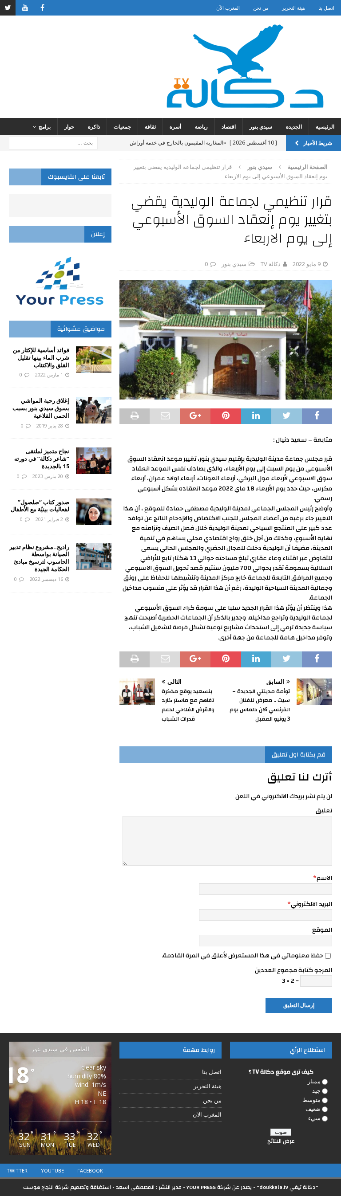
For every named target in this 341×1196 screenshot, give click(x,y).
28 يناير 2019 (49, 425)
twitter (17, 1170)
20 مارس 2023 (47, 476)
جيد (316, 1090)
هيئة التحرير (293, 7)
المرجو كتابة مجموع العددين (293, 970)
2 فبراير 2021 (49, 519)
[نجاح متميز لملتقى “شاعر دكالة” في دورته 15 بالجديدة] (93, 460)
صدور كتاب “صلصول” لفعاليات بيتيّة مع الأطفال (40, 506)
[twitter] (8, 8)
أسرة (175, 126)
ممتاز (314, 1081)
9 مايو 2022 (307, 264)
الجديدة (294, 126)
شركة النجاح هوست (46, 1187)
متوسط (311, 1100)
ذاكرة (94, 126)
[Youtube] (25, 8)
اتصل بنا (326, 7)
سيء (314, 1118)
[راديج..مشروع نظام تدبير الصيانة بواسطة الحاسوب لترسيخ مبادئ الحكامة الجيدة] (93, 556)
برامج (45, 126)
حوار (69, 126)
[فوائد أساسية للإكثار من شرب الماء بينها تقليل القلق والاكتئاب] (93, 359)
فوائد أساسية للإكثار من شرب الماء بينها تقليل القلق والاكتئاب (41, 357)
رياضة (201, 126)
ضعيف (313, 1109)
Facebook (90, 1170)
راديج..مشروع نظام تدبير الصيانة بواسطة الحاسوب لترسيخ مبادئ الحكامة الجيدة (39, 558)
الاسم (324, 878)
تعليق (324, 810)
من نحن (261, 7)
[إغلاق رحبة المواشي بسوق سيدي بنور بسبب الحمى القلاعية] (93, 410)
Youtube (52, 1170)
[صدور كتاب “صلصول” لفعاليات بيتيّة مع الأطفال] (93, 511)
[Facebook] (42, 8)
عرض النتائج (281, 1141)
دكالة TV (271, 264)
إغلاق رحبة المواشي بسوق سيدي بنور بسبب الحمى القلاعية (40, 408)
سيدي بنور (261, 126)
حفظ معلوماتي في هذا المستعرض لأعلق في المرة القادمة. (242, 955)
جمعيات (122, 126)
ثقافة (150, 126)
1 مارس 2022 (49, 374)
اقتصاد (229, 126)
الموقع (322, 930)
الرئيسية (325, 126)
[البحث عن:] (53, 142)
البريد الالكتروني (311, 904)
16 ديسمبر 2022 (46, 579)
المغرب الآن (228, 7)
